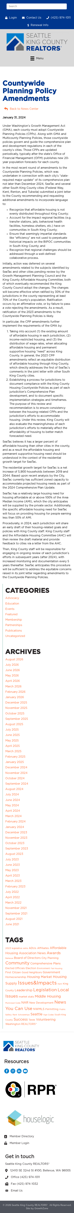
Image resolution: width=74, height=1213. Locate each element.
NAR (24, 1002)
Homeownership (15, 977)
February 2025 (15, 756)
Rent (15, 1015)
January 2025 (14, 762)
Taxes (32, 1020)
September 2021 (16, 913)
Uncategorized (15, 636)
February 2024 (15, 821)
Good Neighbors (32, 972)
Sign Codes (48, 1015)
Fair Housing (56, 968)
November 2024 (16, 773)
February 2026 (15, 691)
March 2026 (13, 686)
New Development (41, 1003)
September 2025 (16, 719)
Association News (32, 953)
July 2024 (12, 794)
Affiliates (43, 948)
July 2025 (12, 729)
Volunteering (46, 1019)
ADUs (32, 948)
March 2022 (13, 902)
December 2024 (16, 767)
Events (9, 609)
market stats (26, 997)
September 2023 (16, 848)
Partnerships (13, 625)
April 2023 (12, 875)
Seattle (36, 1014)
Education (12, 603)
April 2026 (12, 681)
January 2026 (14, 697)
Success (21, 1019)
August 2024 (14, 789)
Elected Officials (15, 968)
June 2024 (12, 800)
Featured (11, 614)
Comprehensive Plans (45, 963)
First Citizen (13, 972)
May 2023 (12, 870)
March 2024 (13, 816)
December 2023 (16, 832)
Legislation (45, 990)
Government (51, 972)
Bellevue (9, 958)
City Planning (50, 958)
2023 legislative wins (16, 948)
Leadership (23, 990)
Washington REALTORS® (21, 1024)
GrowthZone (41, 1208)
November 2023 (16, 837)
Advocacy (12, 598)
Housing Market (39, 977)
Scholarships (24, 1015)
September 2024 (16, 783)
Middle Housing (48, 996)
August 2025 (14, 724)
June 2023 (12, 865)
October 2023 (14, 843)
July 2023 (12, 859)
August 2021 (14, 919)
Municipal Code (12, 1003)
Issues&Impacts (37, 983)
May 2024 (12, 805)
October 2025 (14, 713)
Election (31, 968)
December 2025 (16, 702)
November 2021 (16, 908)
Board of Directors (27, 958)
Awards (54, 953)
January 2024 (14, 827)
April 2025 (12, 746)
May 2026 (12, 675)
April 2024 (12, 810)
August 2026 (14, 659)
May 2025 (12, 740)
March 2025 (13, 751)
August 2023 (14, 854)
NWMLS (38, 1009)
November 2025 (16, 708)
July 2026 (12, 664)
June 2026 (12, 670)
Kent (60, 984)
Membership (13, 619)
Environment (43, 968)
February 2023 (15, 886)
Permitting (52, 1009)
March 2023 (13, 881)
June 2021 (12, 924)
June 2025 (12, 735)
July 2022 (12, 892)
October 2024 (15, 778)
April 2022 (12, 897)
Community (17, 963)
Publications (13, 630)
